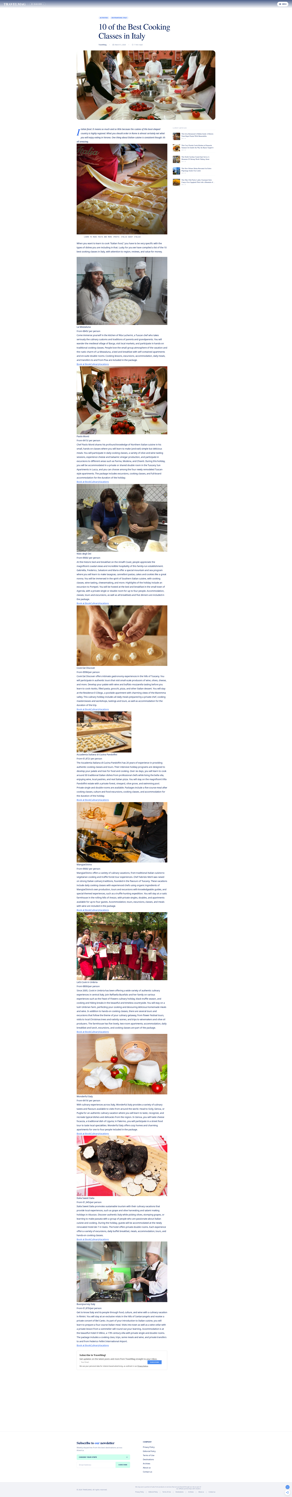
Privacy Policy (149, 1447)
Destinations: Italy (119, 18)
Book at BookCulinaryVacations (93, 364)
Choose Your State (88, 1457)
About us (147, 1467)
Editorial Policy (149, 1451)
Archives (146, 1463)
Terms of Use (148, 1455)
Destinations (148, 1459)
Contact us (147, 1472)
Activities (104, 18)
